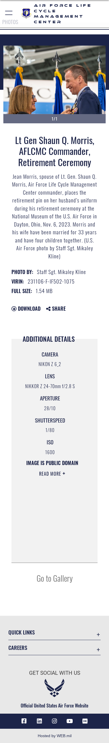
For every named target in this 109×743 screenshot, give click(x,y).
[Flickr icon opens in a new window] (85, 721)
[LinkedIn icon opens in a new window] (39, 721)
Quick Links (21, 632)
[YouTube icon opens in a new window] (69, 721)
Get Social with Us (54, 673)
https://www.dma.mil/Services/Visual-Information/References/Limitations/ (52, 552)
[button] (9, 13)
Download (28, 308)
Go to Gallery (55, 578)
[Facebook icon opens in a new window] (24, 721)
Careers (17, 647)
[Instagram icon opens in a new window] (54, 721)
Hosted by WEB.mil (55, 735)
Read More (51, 473)
